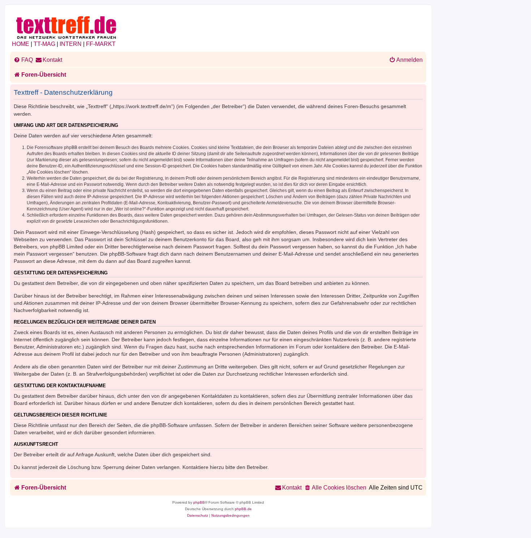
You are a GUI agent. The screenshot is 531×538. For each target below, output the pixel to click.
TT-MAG (44, 44)
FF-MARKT (101, 44)
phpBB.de (243, 509)
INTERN (71, 44)
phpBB (199, 502)
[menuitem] (23, 60)
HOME (20, 44)
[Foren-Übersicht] (66, 26)
